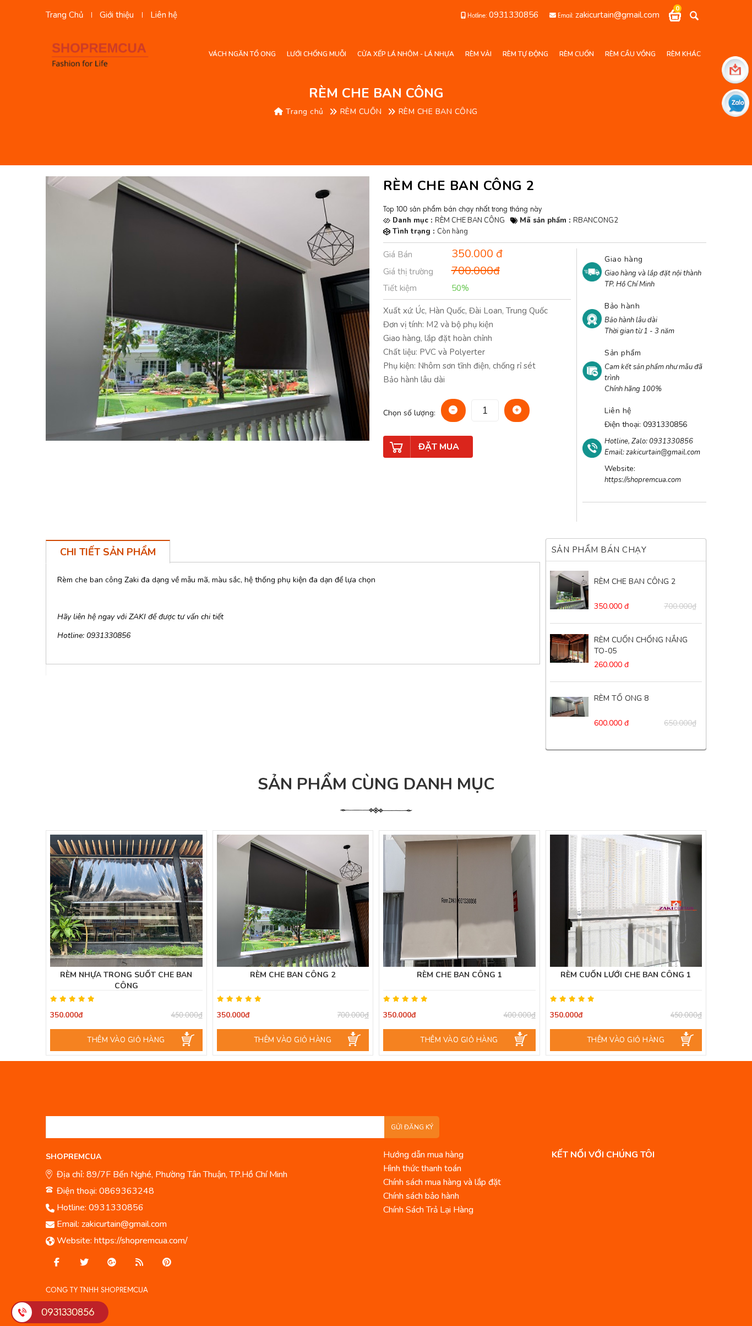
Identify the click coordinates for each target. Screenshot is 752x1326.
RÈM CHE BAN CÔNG (438, 112)
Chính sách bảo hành (421, 1195)
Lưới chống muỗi (316, 54)
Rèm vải (478, 54)
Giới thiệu (117, 14)
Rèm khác (684, 54)
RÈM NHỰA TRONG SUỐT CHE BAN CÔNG (126, 980)
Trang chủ (304, 112)
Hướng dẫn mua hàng (423, 1154)
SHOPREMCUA (73, 1156)
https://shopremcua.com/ (141, 1241)
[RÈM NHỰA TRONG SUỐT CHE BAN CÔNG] (126, 901)
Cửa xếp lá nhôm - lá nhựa (405, 54)
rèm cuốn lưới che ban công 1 (625, 975)
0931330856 (513, 14)
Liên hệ (163, 14)
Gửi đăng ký (412, 1127)
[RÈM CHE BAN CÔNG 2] (569, 590)
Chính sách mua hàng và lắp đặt (442, 1182)
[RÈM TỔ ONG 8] (569, 707)
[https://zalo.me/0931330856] (84, 1263)
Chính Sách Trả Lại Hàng (428, 1209)
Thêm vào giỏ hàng (126, 1040)
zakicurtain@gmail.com (617, 14)
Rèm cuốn (576, 54)
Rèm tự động (525, 54)
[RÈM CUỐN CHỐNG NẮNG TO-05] (569, 648)
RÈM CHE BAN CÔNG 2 (634, 581)
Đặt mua (438, 447)
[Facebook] (57, 1263)
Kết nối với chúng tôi (603, 1155)
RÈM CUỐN (361, 112)
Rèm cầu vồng (630, 54)
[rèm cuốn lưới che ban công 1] (626, 901)
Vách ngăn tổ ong (242, 54)
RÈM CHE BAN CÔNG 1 (459, 975)
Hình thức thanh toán (422, 1168)
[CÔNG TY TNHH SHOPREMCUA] (103, 54)
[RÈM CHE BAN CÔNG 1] (459, 901)
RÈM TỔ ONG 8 (621, 698)
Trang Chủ (64, 14)
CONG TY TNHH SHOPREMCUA (97, 1290)
